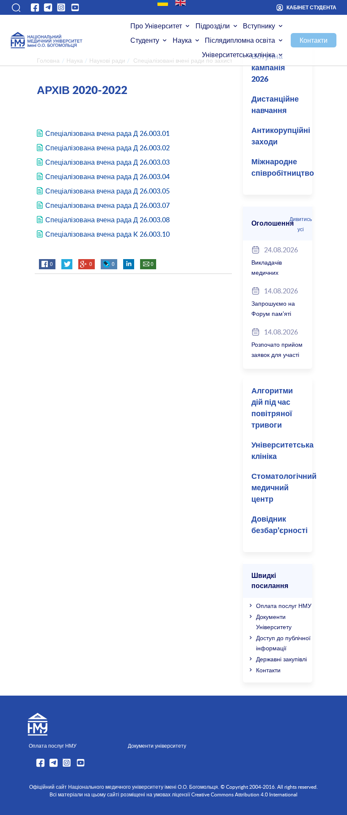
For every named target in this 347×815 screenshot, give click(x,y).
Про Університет (156, 25)
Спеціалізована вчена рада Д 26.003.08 (107, 219)
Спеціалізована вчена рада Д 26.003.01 (107, 133)
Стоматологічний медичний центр (281, 488)
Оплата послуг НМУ (283, 606)
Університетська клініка (238, 54)
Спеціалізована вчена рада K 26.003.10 (107, 234)
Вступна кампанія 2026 (268, 68)
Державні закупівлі (281, 659)
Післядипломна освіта (240, 40)
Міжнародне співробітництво (281, 167)
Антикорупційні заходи (280, 136)
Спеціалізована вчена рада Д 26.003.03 (107, 162)
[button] (16, 8)
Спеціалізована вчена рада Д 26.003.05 (107, 191)
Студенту (144, 40)
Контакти (314, 40)
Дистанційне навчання (275, 105)
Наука (182, 40)
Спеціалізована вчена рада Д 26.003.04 (107, 176)
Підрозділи (213, 25)
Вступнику (259, 25)
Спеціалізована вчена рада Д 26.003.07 (107, 205)
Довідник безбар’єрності (279, 525)
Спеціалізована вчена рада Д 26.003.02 (107, 147)
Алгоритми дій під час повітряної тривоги (272, 408)
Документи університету (157, 745)
